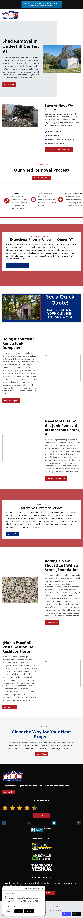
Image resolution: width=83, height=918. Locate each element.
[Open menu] (80, 15)
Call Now (76, 914)
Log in (53, 912)
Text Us (66, 914)
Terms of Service (52, 906)
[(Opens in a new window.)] (41, 830)
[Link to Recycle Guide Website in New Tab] (41, 857)
